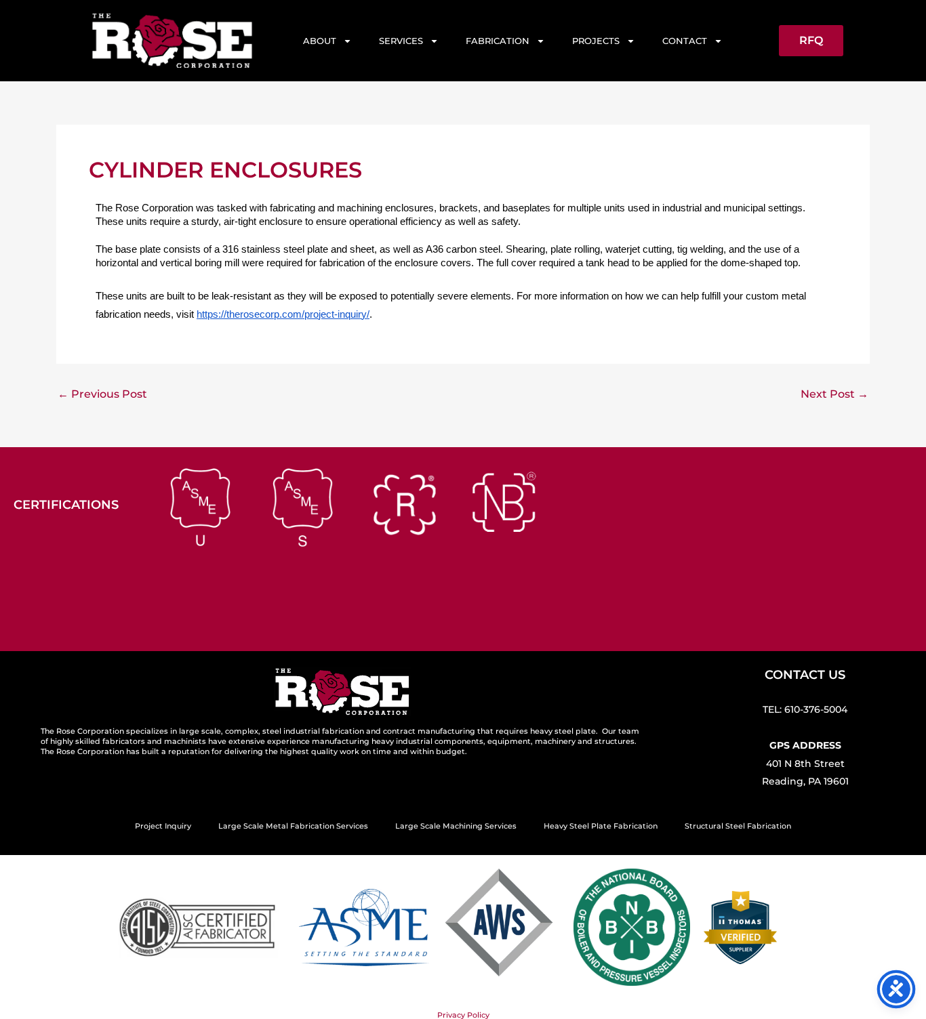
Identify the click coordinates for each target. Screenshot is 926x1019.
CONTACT (684, 40)
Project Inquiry (163, 826)
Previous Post (102, 394)
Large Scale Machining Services (456, 826)
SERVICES (401, 40)
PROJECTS (596, 40)
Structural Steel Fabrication (738, 826)
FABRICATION (497, 40)
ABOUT (319, 40)
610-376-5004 (815, 709)
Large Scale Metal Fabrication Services (293, 826)
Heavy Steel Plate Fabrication (601, 826)
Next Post (834, 394)
